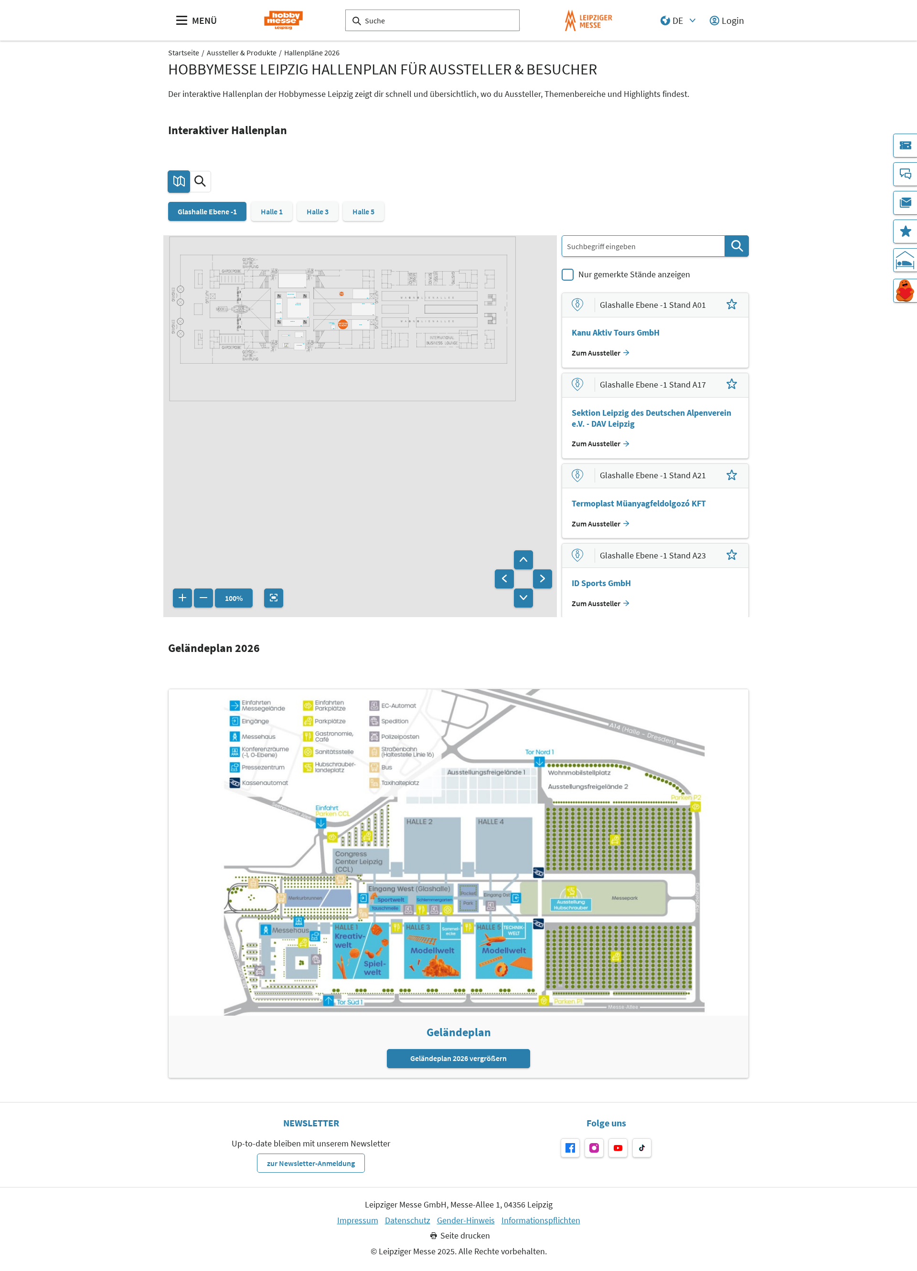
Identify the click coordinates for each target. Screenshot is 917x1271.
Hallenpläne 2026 (312, 52)
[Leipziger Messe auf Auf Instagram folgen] (594, 1147)
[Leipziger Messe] (588, 20)
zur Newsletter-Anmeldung (311, 1163)
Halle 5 (363, 211)
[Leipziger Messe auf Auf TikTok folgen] (641, 1147)
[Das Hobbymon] (905, 291)
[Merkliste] (905, 231)
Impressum (357, 1220)
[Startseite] (283, 20)
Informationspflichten (540, 1220)
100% (234, 598)
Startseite (183, 52)
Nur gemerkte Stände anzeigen (634, 274)
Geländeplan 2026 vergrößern (458, 1058)
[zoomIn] (182, 598)
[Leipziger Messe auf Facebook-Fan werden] (570, 1147)
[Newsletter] (905, 203)
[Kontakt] (905, 174)
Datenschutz (407, 1220)
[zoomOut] (203, 598)
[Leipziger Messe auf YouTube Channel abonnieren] (618, 1147)
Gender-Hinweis (466, 1220)
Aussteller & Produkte (242, 52)
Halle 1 (272, 211)
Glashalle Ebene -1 (207, 211)
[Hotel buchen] (905, 260)
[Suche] (737, 246)
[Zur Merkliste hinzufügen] (732, 305)
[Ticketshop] (905, 146)
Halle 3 (318, 211)
